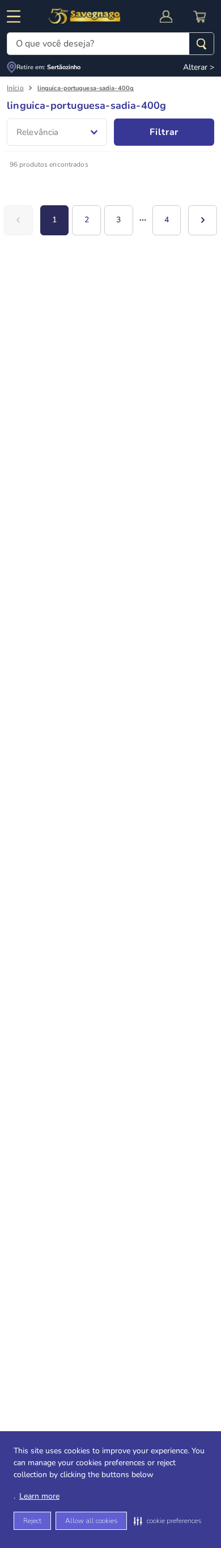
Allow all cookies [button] (91, 1520)
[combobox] (110, 43)
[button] (167, 1521)
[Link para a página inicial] (15, 88)
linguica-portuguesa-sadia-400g (85, 88)
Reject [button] (32, 1520)
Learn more (39, 1496)
